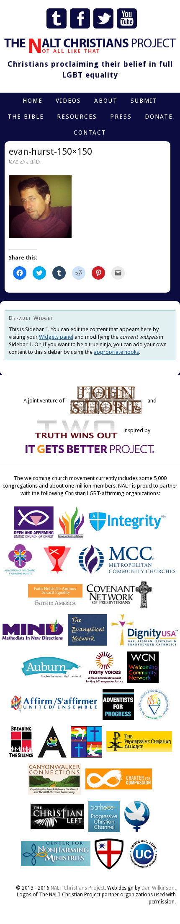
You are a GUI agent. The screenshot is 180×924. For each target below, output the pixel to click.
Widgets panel (56, 337)
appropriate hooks (116, 352)
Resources (77, 116)
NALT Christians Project (78, 888)
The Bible (26, 116)
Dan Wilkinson (158, 888)
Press (121, 116)
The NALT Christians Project (90, 46)
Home (33, 100)
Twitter (103, 18)
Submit (144, 100)
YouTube (127, 18)
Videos (68, 100)
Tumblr (56, 18)
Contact (90, 132)
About (106, 100)
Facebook (80, 18)
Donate (159, 116)
